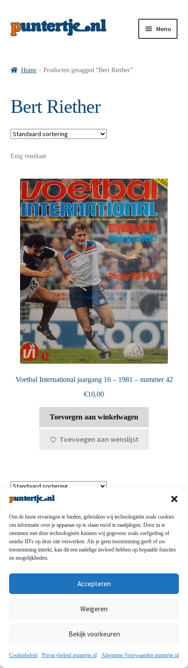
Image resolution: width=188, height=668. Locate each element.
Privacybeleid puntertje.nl (69, 655)
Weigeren (94, 608)
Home (29, 70)
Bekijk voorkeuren (94, 634)
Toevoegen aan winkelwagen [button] (94, 417)
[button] (174, 499)
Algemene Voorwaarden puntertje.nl (140, 655)
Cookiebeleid (23, 655)
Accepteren (94, 583)
